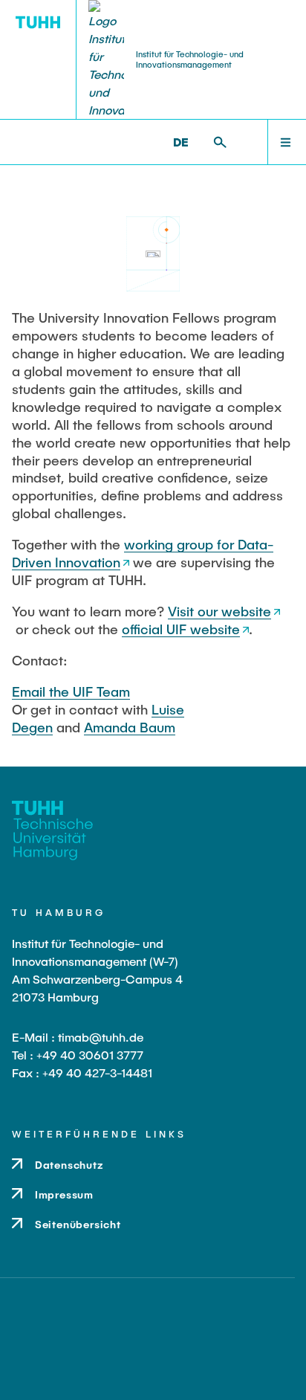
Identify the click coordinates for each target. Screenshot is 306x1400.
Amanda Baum (129, 727)
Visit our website (219, 611)
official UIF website (181, 629)
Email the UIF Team (71, 691)
